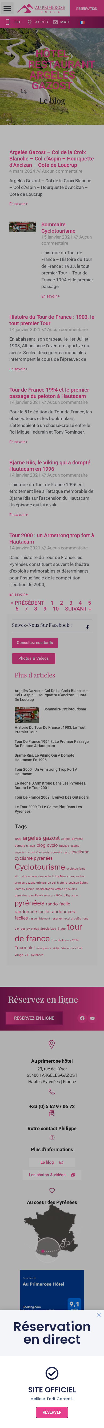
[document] (52, 714)
